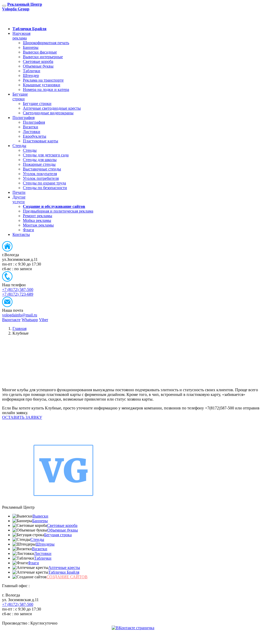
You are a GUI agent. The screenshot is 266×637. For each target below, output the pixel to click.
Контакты (21, 234)
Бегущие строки (20, 96)
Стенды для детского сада (46, 155)
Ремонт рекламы (37, 216)
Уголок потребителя (41, 178)
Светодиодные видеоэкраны (48, 113)
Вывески (40, 516)
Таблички (31, 71)
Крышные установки (41, 85)
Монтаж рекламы (38, 225)
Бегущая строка (58, 535)
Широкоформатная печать (46, 43)
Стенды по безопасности (45, 187)
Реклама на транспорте (43, 80)
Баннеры (30, 47)
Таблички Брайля (63, 572)
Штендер (31, 75)
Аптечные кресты (64, 567)
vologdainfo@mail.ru (19, 315)
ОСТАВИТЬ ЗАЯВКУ (37, 20)
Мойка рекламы (37, 220)
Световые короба (38, 61)
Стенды (19, 145)
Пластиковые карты (40, 141)
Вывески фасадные (40, 52)
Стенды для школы (40, 159)
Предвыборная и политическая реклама (58, 211)
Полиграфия (23, 117)
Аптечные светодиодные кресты (52, 108)
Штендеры (45, 544)
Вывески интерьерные (43, 57)
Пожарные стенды (39, 164)
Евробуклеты (34, 136)
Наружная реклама (21, 35)
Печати (18, 192)
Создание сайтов (67, 577)
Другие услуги (18, 199)
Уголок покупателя (40, 173)
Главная (19, 328)
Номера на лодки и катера (46, 89)
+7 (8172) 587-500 (17, 289)
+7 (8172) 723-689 (17, 294)
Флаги (28, 230)
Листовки (31, 131)
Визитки (30, 127)
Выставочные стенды (42, 169)
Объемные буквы (38, 66)
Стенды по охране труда (44, 183)
